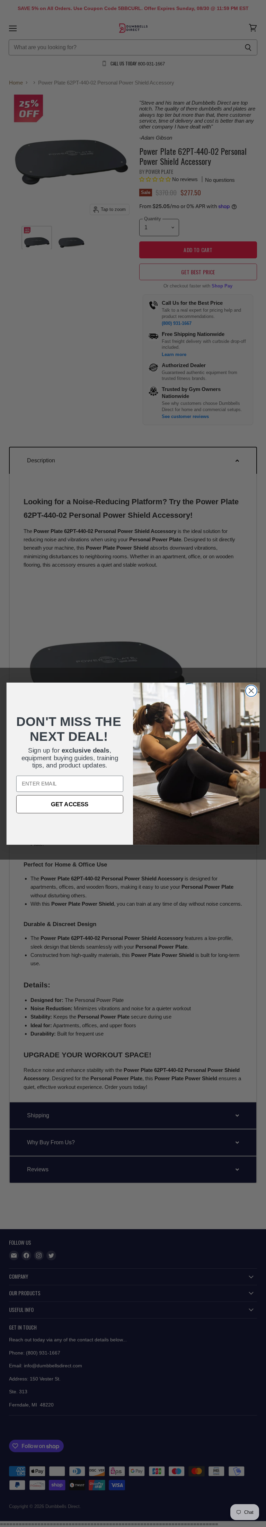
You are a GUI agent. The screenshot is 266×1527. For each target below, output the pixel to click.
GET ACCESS (70, 804)
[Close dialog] (251, 690)
